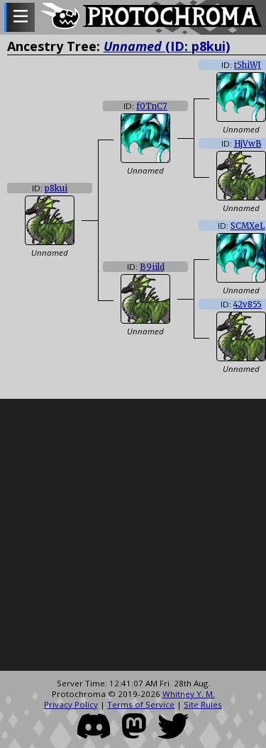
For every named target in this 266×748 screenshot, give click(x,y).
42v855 (247, 305)
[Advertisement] (133, 535)
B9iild (152, 267)
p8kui (56, 188)
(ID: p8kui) (167, 46)
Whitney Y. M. (188, 693)
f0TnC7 (151, 106)
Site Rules (203, 704)
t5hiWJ (247, 65)
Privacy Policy (71, 704)
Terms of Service (140, 704)
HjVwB (248, 144)
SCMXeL (248, 226)
